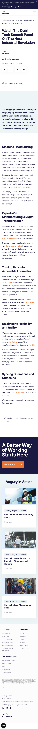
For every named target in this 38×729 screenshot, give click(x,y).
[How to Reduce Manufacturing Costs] (19, 508)
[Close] (36, 1)
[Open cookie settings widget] (3, 725)
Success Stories (7, 642)
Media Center (6, 663)
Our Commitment (7, 639)
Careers (22, 639)
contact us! (8, 421)
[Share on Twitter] (10, 69)
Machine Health (7, 645)
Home (4, 20)
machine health (30, 302)
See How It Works (11, 464)
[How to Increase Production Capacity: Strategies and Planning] (19, 553)
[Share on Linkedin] (17, 69)
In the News (6, 669)
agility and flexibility (9, 238)
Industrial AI (6, 633)
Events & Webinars (8, 660)
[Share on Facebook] (4, 69)
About (22, 633)
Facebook (10, 708)
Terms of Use (6, 699)
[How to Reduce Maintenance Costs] (19, 598)
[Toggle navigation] (34, 12)
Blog (3, 666)
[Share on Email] (23, 69)
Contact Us (24, 648)
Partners (23, 636)
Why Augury (6, 636)
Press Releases (7, 672)
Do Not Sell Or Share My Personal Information (17, 702)
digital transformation (14, 246)
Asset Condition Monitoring (7, 649)
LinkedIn (7, 708)
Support (23, 642)
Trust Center (24, 645)
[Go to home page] (5, 12)
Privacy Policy (7, 696)
